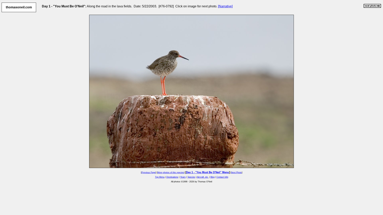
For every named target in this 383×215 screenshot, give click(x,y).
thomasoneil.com (19, 7)
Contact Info (222, 177)
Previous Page (148, 172)
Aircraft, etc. (203, 177)
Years (183, 177)
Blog (212, 177)
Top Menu (160, 177)
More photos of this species (170, 172)
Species (191, 177)
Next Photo (236, 172)
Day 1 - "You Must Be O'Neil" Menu (207, 172)
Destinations (172, 177)
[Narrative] (225, 6)
